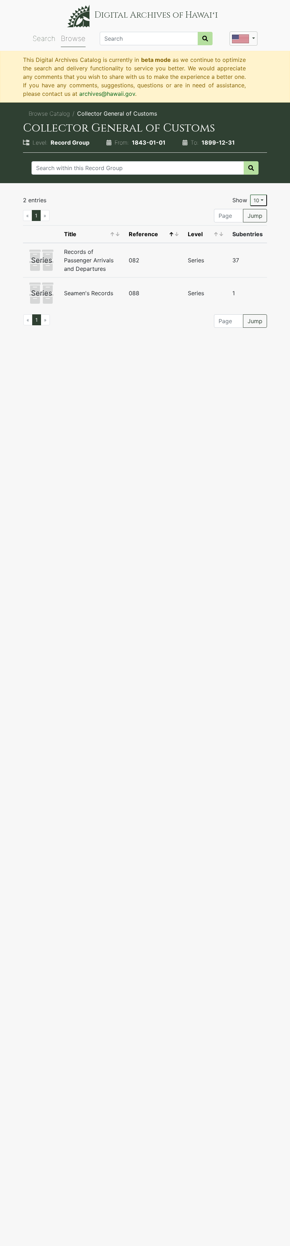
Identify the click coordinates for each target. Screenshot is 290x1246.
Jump (255, 215)
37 (235, 260)
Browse (73, 38)
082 (134, 260)
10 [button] (256, 200)
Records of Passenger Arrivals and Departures (89, 260)
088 (134, 293)
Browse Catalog (49, 113)
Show (239, 200)
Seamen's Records (88, 293)
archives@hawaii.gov (107, 93)
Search (44, 38)
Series (196, 260)
